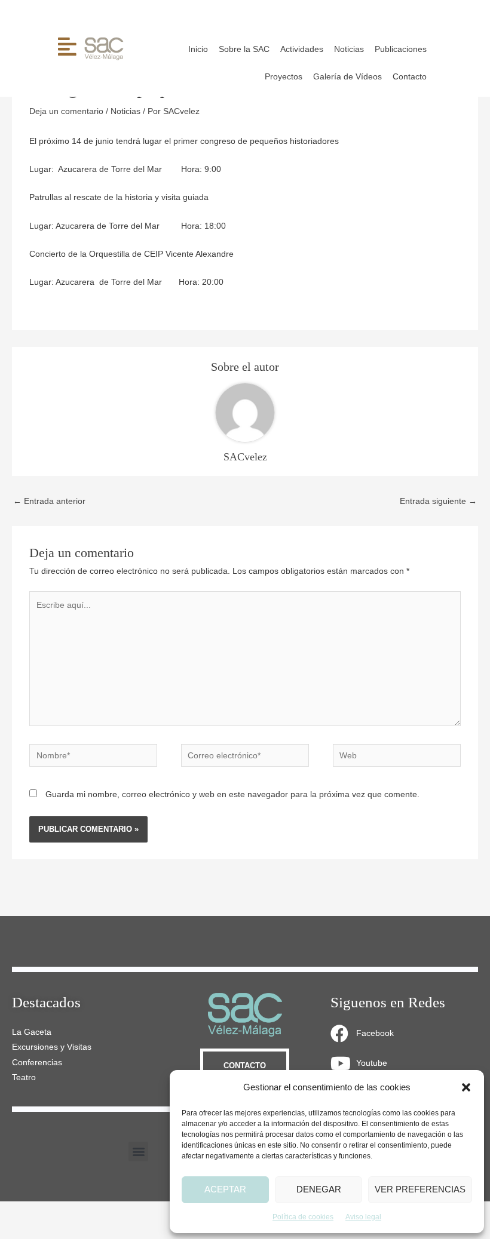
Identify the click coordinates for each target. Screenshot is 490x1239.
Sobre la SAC (244, 49)
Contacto (410, 76)
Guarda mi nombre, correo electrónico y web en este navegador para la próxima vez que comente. (232, 794)
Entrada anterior (49, 501)
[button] (466, 1087)
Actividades (301, 49)
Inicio (198, 49)
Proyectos (283, 76)
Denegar (318, 1189)
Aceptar (225, 1189)
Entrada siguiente (438, 501)
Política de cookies (302, 1217)
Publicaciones (401, 49)
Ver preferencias (420, 1189)
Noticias (349, 49)
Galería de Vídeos (347, 76)
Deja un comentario (66, 111)
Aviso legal (363, 1217)
